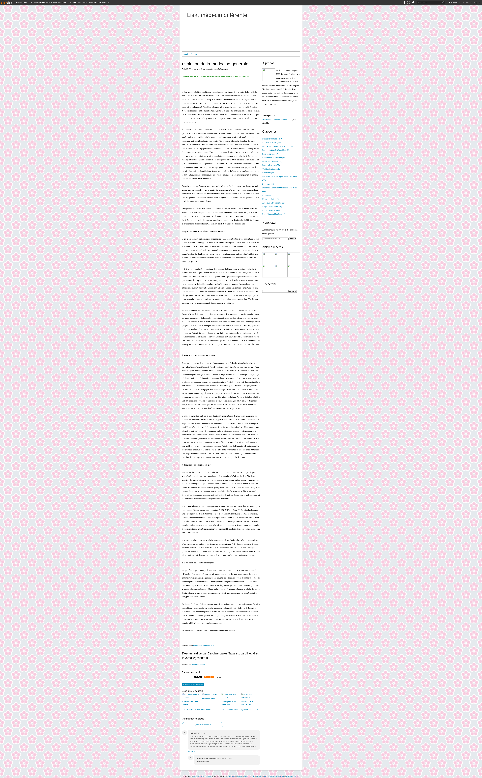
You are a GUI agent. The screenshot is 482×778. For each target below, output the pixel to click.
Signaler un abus (249, 776)
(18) (272, 206)
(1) (273, 214)
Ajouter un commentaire (203, 725)
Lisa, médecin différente (217, 15)
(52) (271, 165)
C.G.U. (259, 776)
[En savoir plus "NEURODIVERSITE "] (281, 258)
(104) (270, 153)
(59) (272, 161)
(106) (275, 150)
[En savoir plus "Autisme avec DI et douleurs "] (268, 258)
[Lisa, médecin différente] (268, 74)
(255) (271, 142)
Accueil (185, 54)
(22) (273, 202)
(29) (269, 195)
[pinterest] (412, 2)
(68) (273, 157)
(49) (268, 172)
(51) (271, 168)
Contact (194, 54)
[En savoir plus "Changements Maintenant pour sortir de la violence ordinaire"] (293, 271)
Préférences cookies (292, 776)
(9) (271, 210)
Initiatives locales (198, 664)
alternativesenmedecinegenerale (274, 119)
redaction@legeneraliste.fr (203, 645)
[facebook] (404, 2)
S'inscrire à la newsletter (193, 685)
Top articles (231, 776)
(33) (268, 184)
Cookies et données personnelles (274, 776)
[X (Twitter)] (408, 2)
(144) (277, 146)
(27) (271, 199)
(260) (272, 138)
